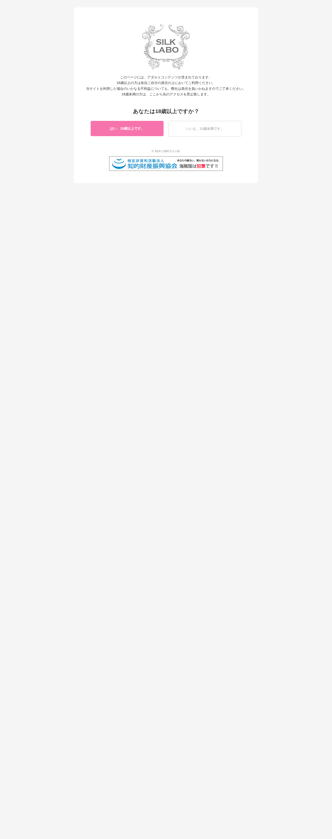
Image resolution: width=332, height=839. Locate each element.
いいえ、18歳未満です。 (205, 129)
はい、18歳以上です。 (127, 128)
